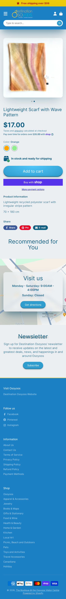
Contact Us (9, 450)
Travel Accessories (14, 556)
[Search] (59, 23)
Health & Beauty (12, 523)
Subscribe (33, 365)
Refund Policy (11, 469)
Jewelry (7, 503)
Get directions (33, 304)
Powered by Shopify (33, 593)
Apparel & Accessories (15, 498)
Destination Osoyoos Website (20, 394)
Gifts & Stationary (13, 513)
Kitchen (7, 532)
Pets (5, 547)
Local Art (8, 537)
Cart (61, 14)
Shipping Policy (12, 464)
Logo (22, 14)
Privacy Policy (11, 459)
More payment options (33, 189)
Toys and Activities (14, 552)
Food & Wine (10, 518)
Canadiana (9, 561)
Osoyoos (8, 494)
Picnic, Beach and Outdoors (19, 542)
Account (55, 14)
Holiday (7, 566)
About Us (8, 445)
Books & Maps (11, 508)
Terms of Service (12, 454)
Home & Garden (12, 527)
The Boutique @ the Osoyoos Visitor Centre (37, 590)
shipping (18, 130)
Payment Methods (13, 474)
